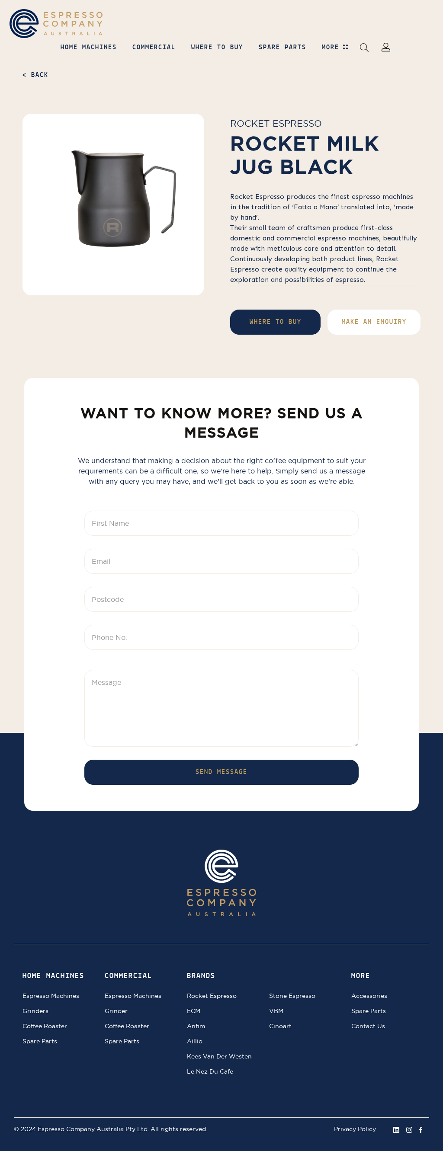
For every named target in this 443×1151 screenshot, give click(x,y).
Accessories (369, 996)
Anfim (196, 1026)
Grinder (116, 1011)
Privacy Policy (355, 1129)
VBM (276, 1011)
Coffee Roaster (44, 1026)
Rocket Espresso (276, 123)
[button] (364, 47)
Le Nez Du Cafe (210, 1071)
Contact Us (368, 1026)
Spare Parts (39, 1041)
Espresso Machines (50, 996)
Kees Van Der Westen (219, 1056)
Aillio (194, 1041)
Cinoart (280, 1026)
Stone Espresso (292, 996)
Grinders (35, 1011)
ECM (193, 1011)
